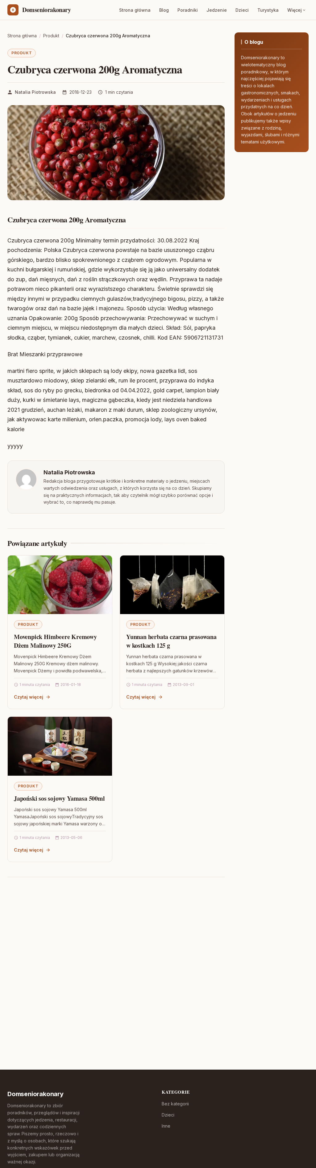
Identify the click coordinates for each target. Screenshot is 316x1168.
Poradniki (187, 10)
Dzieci (242, 10)
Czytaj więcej (28, 697)
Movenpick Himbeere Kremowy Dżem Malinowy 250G (55, 641)
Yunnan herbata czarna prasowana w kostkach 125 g (171, 641)
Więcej (294, 10)
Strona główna (135, 10)
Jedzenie (216, 10)
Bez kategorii (175, 1103)
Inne (166, 1126)
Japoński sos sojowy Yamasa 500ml (59, 798)
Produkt (21, 53)
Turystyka (268, 10)
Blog (164, 10)
